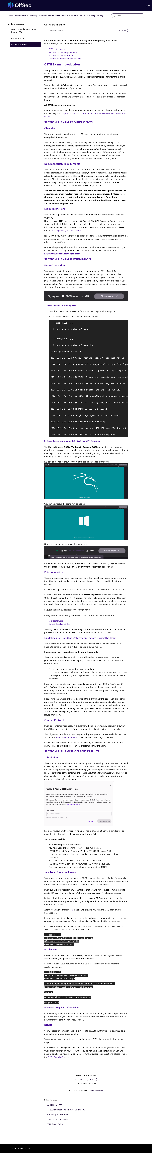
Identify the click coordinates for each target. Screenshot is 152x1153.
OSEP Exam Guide (55, 1124)
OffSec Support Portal (17, 15)
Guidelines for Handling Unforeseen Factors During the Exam (80, 638)
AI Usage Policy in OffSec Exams (67, 230)
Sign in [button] (147, 5)
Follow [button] (124, 30)
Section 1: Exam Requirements (63, 52)
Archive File (50, 949)
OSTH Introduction (57, 49)
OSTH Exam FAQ (18, 38)
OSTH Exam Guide (19, 44)
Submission (51, 757)
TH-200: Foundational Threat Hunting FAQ (23, 30)
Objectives (50, 128)
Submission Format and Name (60, 872)
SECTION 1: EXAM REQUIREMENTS (68, 122)
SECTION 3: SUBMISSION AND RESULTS (71, 751)
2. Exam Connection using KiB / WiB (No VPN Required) (72, 440)
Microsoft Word (56, 620)
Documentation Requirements (62, 164)
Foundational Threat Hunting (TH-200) (87, 15)
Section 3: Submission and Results (65, 58)
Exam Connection (54, 265)
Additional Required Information (61, 1007)
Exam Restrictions (54, 208)
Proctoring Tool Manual (57, 1114)
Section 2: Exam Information (62, 55)
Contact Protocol (54, 720)
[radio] (80, 1079)
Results (48, 1024)
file (71, 909)
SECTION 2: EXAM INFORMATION (67, 259)
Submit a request (95, 1090)
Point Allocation (53, 572)
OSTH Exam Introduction (62, 64)
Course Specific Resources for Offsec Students (48, 15)
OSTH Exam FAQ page (58, 1057)
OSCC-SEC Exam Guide (57, 1119)
